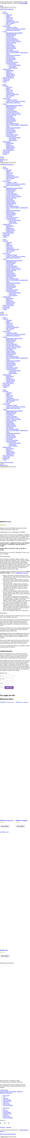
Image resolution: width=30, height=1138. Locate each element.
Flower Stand (6, 26)
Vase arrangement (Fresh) (12, 51)
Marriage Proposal (10, 74)
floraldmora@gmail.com (22, 573)
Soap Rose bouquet (11, 58)
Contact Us (6, 1102)
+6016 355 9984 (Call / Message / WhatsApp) (11, 1091)
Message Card (3, 673)
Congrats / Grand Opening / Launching (15, 28)
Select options (4, 826)
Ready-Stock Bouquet (8, 77)
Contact (5, 81)
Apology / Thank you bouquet (13, 41)
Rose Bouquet (9, 44)
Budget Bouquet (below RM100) (14, 33)
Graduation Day (10, 20)
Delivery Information (5, 556)
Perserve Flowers (10, 56)
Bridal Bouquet (10, 70)
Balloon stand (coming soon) (13, 30)
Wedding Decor (10, 76)
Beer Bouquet (12, 66)
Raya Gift (8, 24)
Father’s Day (9, 19)
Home (4, 12)
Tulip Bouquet (9, 49)
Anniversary (9, 14)
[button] (1, 6)
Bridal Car (8, 72)
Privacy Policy (6, 1104)
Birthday (8, 16)
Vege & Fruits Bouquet (14, 65)
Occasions (5, 13)
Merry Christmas (10, 23)
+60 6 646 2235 (4, 1090)
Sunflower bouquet (10, 47)
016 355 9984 (23, 3)
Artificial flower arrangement (13, 55)
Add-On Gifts (6, 79)
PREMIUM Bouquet (11, 34)
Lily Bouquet (9, 61)
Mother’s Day (9, 17)
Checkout (5, 1098)
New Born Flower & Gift (12, 40)
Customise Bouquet (11, 63)
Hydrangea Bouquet (11, 48)
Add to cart (9, 687)
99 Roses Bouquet (10, 35)
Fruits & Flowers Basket (12, 62)
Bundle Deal (6, 80)
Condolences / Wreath (11, 27)
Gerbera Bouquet (10, 45)
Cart (4, 1097)
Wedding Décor (7, 69)
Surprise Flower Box (11, 42)
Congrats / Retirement (11, 38)
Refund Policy (3, 613)
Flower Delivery (7, 1099)
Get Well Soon (9, 37)
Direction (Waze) (7, 1101)
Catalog (5, 31)
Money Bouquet (13, 67)
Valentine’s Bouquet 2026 (12, 21)
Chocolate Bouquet (11, 59)
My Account (6, 1095)
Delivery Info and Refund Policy (8, 1134)
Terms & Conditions (8, 1105)
